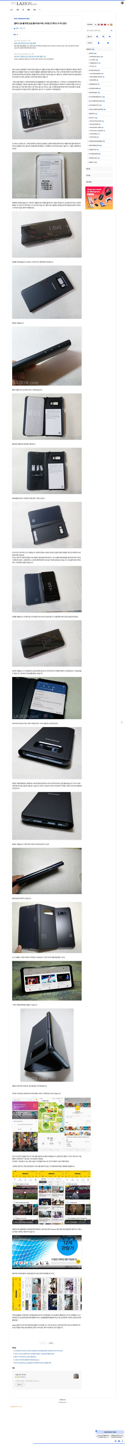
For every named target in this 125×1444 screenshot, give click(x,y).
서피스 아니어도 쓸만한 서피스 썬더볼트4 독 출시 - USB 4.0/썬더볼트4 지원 (34, 1354)
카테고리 (90, 49)
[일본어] (108, 24)
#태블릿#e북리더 (95, 63)
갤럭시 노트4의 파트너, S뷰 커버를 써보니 (25, 1357)
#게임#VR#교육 (94, 84)
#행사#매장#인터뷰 (95, 145)
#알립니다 (93, 162)
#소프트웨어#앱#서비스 (97, 97)
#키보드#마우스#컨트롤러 (97, 130)
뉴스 (11, 10)
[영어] (99, 24)
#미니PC (93, 66)
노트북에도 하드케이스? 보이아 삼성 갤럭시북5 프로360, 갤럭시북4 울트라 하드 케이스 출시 (38, 1351)
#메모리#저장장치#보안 (97, 121)
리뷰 (17, 10)
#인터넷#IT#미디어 (95, 105)
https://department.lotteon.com (22, 54)
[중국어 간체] (102, 24)
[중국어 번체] (105, 24)
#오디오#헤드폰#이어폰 (97, 101)
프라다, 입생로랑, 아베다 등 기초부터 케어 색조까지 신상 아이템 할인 (34, 59)
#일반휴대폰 (94, 80)
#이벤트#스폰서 (94, 158)
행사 (34, 10)
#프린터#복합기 (95, 134)
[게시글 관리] (45, 1343)
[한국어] (96, 24)
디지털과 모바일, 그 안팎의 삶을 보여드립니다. (27, 1381)
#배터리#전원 (94, 137)
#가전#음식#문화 (94, 154)
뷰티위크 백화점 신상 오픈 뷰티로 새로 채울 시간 (30, 56)
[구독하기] (121, 722)
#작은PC (92, 53)
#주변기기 (93, 118)
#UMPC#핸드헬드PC (96, 56)
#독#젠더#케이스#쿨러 (96, 127)
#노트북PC (94, 60)
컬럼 (28, 10)
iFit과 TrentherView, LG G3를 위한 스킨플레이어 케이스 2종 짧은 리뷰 (32, 1363)
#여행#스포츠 (94, 150)
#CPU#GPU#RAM (95, 88)
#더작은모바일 (94, 70)
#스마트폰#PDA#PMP (96, 73)
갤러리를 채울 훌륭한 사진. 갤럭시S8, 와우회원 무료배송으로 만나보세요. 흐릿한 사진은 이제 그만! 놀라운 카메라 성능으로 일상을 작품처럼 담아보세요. (46, 47)
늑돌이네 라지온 (20, 1375)
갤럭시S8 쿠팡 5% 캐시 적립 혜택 (25, 43)
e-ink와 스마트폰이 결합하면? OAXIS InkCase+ (26, 1360)
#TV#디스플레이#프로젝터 (97, 109)
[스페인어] (111, 24)
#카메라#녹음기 (94, 93)
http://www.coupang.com (21, 40)
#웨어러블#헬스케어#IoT (97, 77)
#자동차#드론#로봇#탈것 (97, 141)
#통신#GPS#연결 (95, 124)
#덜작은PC (93, 114)
